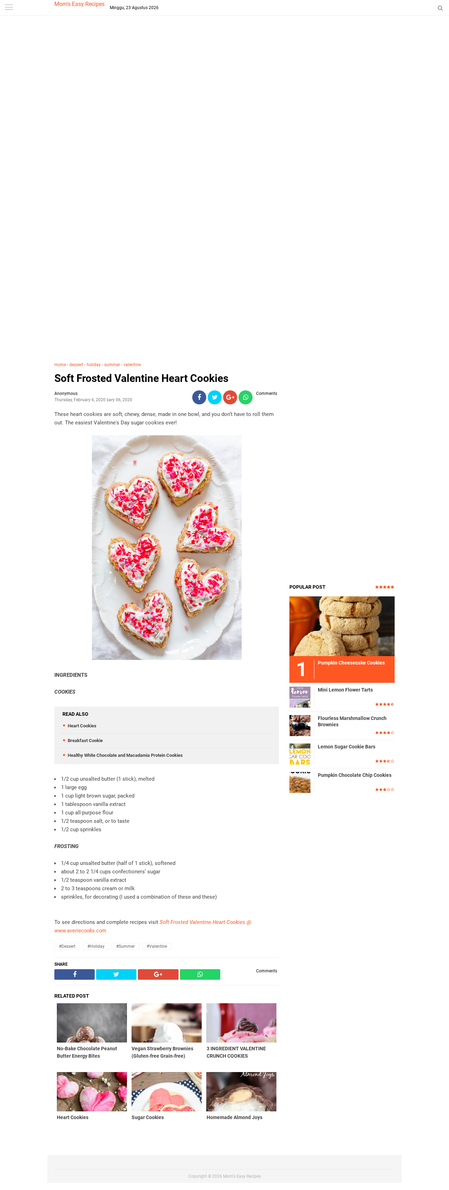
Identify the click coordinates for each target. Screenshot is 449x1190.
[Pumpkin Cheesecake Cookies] (342, 625)
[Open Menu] (9, 8)
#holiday (96, 946)
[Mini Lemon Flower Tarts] (299, 697)
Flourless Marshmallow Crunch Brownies (352, 721)
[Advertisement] (224, 140)
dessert (76, 364)
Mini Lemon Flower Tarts (345, 690)
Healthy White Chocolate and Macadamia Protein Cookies (125, 755)
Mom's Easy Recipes (79, 4)
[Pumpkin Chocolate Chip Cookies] (299, 782)
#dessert (67, 946)
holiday (94, 364)
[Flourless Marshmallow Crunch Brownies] (299, 725)
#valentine (157, 946)
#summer (125, 946)
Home (60, 364)
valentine (132, 364)
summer (112, 364)
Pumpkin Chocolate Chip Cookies (354, 775)
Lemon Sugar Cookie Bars (346, 746)
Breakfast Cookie (85, 740)
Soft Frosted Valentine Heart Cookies (141, 378)
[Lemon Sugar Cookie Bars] (299, 753)
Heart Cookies (82, 725)
